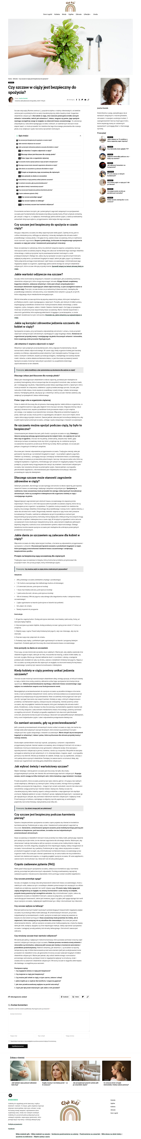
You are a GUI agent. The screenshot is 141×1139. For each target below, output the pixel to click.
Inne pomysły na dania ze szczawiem (34, 176)
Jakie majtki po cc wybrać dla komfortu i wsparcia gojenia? (38, 981)
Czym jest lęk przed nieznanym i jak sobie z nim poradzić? (38, 988)
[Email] (85, 99)
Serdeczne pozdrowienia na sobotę (65, 1134)
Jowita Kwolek (23, 98)
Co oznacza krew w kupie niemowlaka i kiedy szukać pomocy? (116, 1084)
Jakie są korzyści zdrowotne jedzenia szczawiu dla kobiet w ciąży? (38, 147)
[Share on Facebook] (76, 99)
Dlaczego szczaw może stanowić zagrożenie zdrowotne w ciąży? (37, 165)
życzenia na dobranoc (24, 1137)
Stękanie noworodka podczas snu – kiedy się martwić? (118, 157)
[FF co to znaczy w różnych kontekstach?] (102, 173)
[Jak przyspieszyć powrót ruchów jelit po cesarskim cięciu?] (85, 1071)
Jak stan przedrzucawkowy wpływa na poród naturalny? (37, 984)
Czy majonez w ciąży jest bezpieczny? (30, 974)
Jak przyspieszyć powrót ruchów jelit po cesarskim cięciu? (85, 1084)
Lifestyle (110, 171)
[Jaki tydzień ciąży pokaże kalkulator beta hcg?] (24, 1071)
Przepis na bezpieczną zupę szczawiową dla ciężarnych (40, 172)
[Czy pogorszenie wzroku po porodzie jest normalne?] (102, 191)
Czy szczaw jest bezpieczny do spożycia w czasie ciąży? (35, 140)
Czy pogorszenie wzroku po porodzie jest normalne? (116, 192)
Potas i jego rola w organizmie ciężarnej (35, 158)
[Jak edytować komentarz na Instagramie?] (102, 165)
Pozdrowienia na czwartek (90, 1134)
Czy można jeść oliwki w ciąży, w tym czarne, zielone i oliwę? (39, 977)
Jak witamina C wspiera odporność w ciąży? (36, 151)
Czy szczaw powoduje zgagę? (32, 197)
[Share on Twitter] (79, 99)
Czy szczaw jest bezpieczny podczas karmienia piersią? (35, 190)
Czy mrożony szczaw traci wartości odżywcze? (38, 204)
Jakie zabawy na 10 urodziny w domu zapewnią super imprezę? (117, 140)
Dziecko (110, 137)
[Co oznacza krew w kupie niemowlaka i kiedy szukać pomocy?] (116, 1071)
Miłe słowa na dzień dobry (111, 1134)
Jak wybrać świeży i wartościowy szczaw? (30, 186)
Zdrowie (15, 79)
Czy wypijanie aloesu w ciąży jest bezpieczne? (33, 971)
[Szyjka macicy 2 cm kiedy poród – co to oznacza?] (55, 1071)
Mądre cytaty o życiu (42, 1137)
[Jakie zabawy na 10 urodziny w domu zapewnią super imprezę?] (102, 139)
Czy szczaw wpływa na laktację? (33, 201)
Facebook (11, 1129)
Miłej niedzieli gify (23, 1134)
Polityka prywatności (15, 1124)
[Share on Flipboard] (82, 99)
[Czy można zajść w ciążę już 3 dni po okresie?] (102, 182)
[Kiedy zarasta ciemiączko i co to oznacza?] (102, 199)
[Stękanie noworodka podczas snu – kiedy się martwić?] (102, 156)
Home (10, 79)
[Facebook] (10, 1095)
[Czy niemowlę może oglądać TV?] (102, 148)
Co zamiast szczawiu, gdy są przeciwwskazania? (32, 183)
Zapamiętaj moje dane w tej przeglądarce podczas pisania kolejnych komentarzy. (33, 1041)
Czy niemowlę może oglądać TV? (118, 149)
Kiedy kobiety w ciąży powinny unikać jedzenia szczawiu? (35, 179)
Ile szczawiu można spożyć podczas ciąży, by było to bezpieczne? (38, 162)
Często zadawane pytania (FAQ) (28, 193)
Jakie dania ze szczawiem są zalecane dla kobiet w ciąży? (35, 168)
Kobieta (110, 163)
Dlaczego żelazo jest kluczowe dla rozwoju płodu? (38, 154)
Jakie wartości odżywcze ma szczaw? (29, 143)
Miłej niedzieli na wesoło (40, 1134)
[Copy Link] (88, 99)
